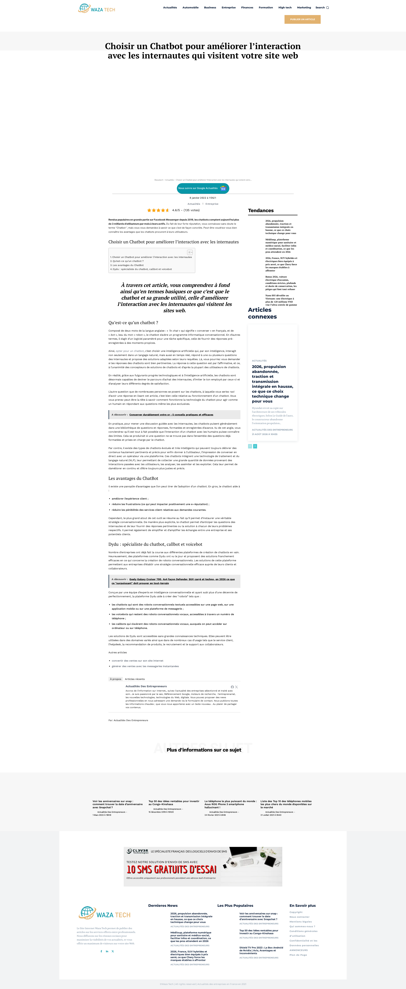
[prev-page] (250, 446)
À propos (115, 679)
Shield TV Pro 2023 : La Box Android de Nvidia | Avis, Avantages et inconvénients (261, 950)
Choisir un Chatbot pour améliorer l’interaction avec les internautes (152, 257)
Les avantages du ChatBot (128, 265)
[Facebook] (232, 687)
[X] (112, 951)
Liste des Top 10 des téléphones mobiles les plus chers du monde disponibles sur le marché (286, 804)
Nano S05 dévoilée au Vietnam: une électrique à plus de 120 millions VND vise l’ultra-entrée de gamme (281, 300)
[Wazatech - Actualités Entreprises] (96, 8)
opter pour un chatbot (130, 350)
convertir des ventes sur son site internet (137, 660)
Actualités (169, 180)
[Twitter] (236, 687)
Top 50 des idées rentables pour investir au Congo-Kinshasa (258, 932)
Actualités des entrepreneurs (146, 686)
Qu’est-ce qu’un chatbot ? (128, 261)
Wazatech (158, 180)
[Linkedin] (107, 951)
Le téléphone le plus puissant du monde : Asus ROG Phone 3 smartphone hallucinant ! (231, 804)
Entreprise (212, 203)
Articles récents (135, 679)
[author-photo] (95, 812)
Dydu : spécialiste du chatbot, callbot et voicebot (142, 269)
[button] (322, 7)
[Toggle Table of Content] (188, 252)
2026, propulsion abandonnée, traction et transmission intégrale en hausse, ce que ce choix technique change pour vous (280, 227)
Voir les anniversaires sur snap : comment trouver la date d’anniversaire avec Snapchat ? (118, 804)
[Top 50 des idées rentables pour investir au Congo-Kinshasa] (175, 778)
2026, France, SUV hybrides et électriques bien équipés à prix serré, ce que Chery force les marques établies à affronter (281, 264)
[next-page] (255, 446)
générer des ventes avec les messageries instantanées (145, 666)
